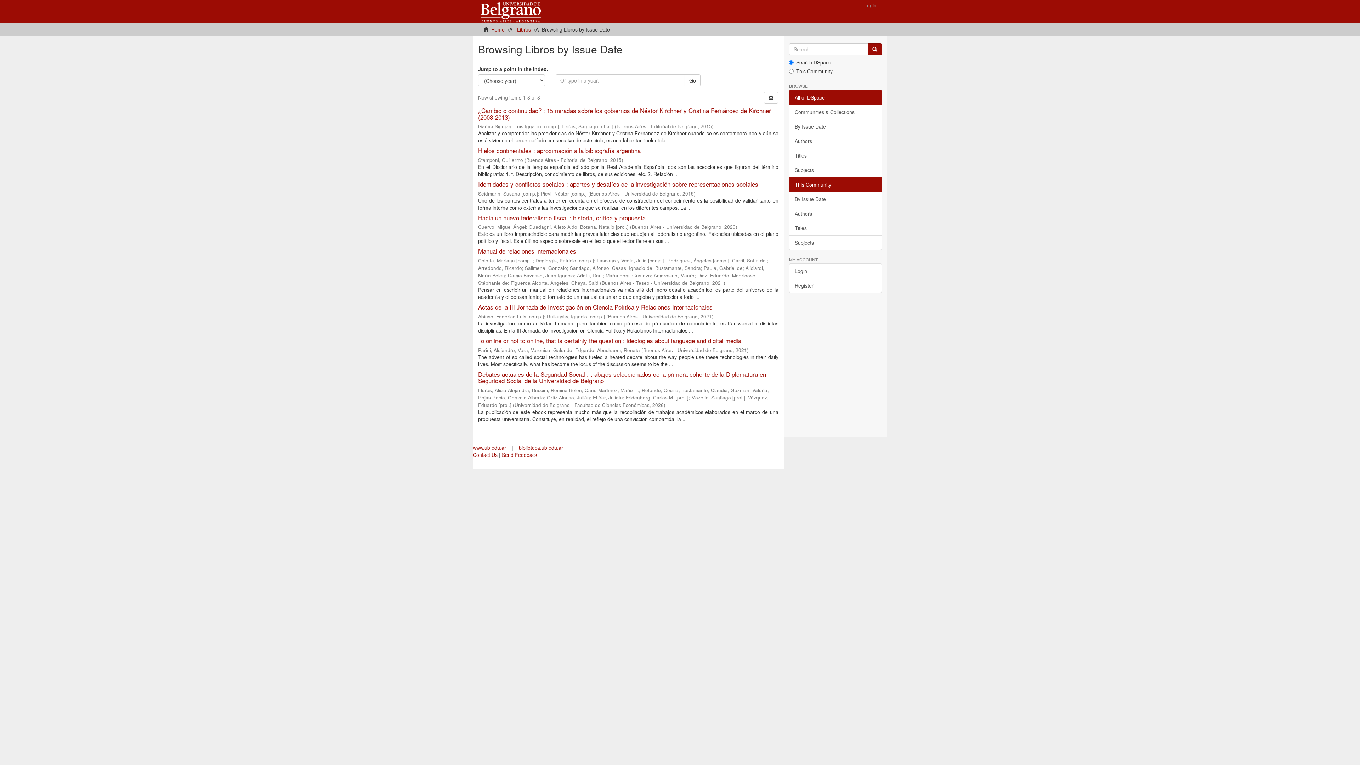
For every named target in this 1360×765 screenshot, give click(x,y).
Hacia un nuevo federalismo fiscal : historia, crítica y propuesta (562, 217)
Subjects (804, 170)
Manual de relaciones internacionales (527, 250)
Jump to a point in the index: (513, 69)
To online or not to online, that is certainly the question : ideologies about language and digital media (609, 340)
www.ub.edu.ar (490, 447)
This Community (814, 71)
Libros (524, 29)
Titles (801, 155)
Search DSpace (813, 62)
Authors (803, 140)
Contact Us (485, 454)
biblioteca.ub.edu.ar (541, 447)
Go (692, 80)
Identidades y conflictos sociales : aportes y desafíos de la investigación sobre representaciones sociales (618, 184)
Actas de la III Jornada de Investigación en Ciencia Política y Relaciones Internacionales (595, 306)
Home (498, 29)
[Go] (875, 49)
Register (804, 285)
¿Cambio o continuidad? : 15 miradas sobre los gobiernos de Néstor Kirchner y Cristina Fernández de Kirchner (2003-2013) (624, 113)
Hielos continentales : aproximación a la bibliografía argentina (559, 150)
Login (801, 270)
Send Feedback (519, 454)
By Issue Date (810, 126)
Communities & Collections (825, 111)
